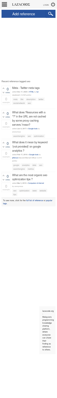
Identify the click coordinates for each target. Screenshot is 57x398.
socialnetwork (19, 103)
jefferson (15, 157)
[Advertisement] (28, 48)
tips (14, 194)
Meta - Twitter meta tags (26, 88)
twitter (41, 99)
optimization (39, 136)
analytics (25, 165)
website (43, 190)
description (31, 99)
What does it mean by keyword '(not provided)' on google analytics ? (29, 146)
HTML (31, 91)
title (22, 99)
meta (15, 99)
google (16, 165)
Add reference (23, 13)
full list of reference (34, 200)
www (35, 190)
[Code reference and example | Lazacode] (21, 4)
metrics (31, 169)
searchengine (19, 136)
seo (29, 103)
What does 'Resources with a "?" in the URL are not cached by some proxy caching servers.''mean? (29, 118)
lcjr (37, 91)
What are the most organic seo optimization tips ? (29, 177)
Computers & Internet (36, 183)
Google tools (33, 128)
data (34, 165)
